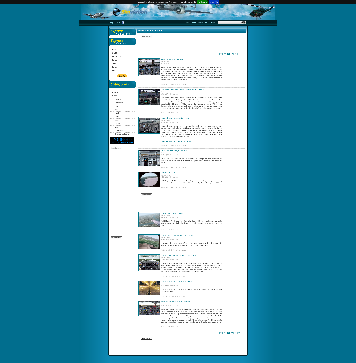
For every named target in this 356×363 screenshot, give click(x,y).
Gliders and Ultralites (122, 134)
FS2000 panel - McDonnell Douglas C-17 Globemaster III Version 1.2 (184, 90)
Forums (193, 23)
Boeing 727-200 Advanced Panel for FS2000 (175, 302)
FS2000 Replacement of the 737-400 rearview (176, 282)
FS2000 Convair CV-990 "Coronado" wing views (177, 235)
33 (239, 54)
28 (221, 54)
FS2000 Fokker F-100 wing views (172, 213)
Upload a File (116, 56)
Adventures (119, 131)
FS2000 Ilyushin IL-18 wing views (172, 173)
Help (213, 23)
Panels (117, 113)
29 (225, 54)
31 (232, 54)
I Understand (202, 2)
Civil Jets (118, 99)
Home (187, 23)
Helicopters (119, 103)
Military (117, 106)
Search (200, 23)
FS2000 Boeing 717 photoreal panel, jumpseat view (178, 255)
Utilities (117, 124)
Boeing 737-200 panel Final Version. (173, 59)
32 (235, 54)
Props (117, 117)
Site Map (115, 53)
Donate (207, 23)
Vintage (117, 127)
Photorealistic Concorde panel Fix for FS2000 (176, 141)
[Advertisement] (122, 191)
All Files (115, 92)
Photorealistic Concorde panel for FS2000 (175, 118)
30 (228, 54)
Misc (116, 110)
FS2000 (114, 96)
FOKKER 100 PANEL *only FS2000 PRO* (174, 151)
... (218, 54)
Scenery (117, 120)
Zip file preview (165, 61)
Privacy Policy (214, 2)
